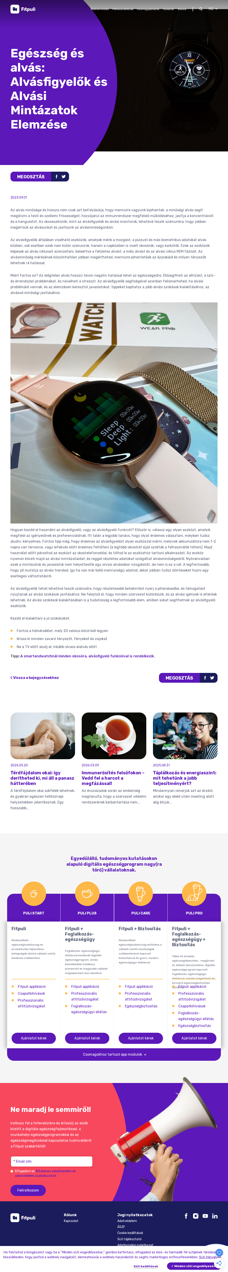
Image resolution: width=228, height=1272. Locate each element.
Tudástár (168, 9)
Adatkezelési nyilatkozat (135, 1245)
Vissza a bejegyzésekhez (36, 678)
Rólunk (182, 9)
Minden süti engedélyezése (195, 1266)
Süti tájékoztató (129, 1239)
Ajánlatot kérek (34, 1038)
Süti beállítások (146, 1266)
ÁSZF (121, 1227)
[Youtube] (205, 1215)
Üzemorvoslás (100, 9)
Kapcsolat (71, 1221)
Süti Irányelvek (210, 1257)
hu (211, 9)
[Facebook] (186, 1215)
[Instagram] (195, 1215)
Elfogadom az (45, 1173)
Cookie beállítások (130, 1233)
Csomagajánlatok (148, 9)
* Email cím (22, 1161)
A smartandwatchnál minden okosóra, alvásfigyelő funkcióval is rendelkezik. (88, 656)
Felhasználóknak (122, 9)
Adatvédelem (127, 1221)
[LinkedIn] (215, 1215)
